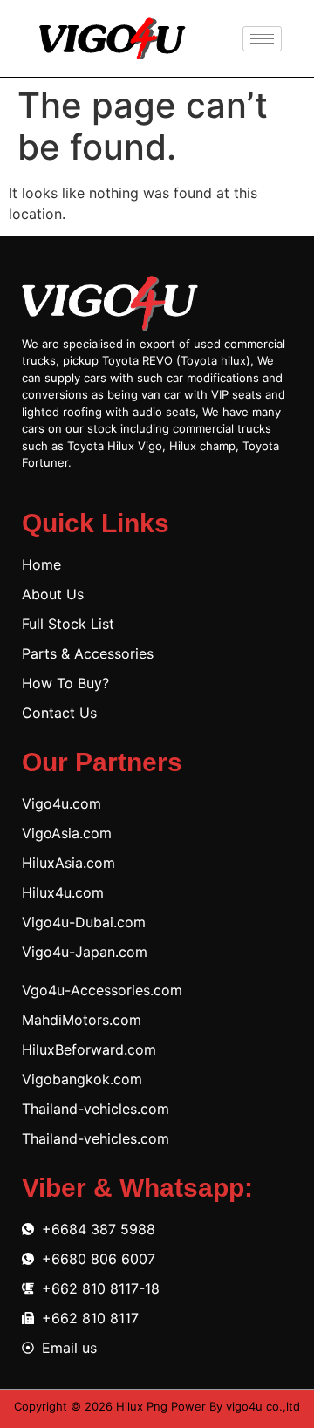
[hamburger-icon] (262, 38)
